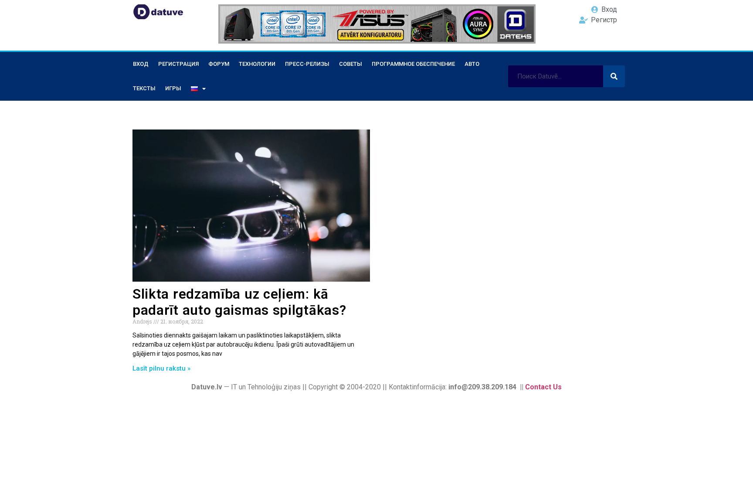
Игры (173, 88)
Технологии (257, 64)
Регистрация (178, 64)
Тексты (144, 88)
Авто (472, 64)
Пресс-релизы (307, 64)
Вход (141, 64)
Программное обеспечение (413, 64)
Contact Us (543, 387)
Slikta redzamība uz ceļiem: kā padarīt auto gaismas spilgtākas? (239, 302)
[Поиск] (614, 76)
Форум (218, 64)
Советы (350, 64)
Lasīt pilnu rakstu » (161, 368)
